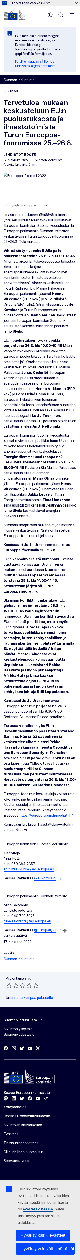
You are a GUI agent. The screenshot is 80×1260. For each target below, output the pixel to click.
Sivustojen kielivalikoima (23, 1125)
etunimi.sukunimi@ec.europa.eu (29, 869)
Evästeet (11, 1134)
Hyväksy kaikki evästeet (42, 1235)
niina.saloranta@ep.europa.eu (27, 921)
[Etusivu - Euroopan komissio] (14, 14)
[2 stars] (12, 985)
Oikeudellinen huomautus (24, 1152)
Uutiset (13, 91)
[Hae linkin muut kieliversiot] (64, 930)
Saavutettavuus (16, 1160)
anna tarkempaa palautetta (31, 997)
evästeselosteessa (38, 1209)
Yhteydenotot (15, 1107)
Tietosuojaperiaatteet (21, 1143)
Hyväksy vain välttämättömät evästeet (47, 1248)
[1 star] (9, 985)
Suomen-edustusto (19, 959)
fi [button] (50, 15)
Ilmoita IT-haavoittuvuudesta (27, 1116)
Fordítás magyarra (28, 61)
